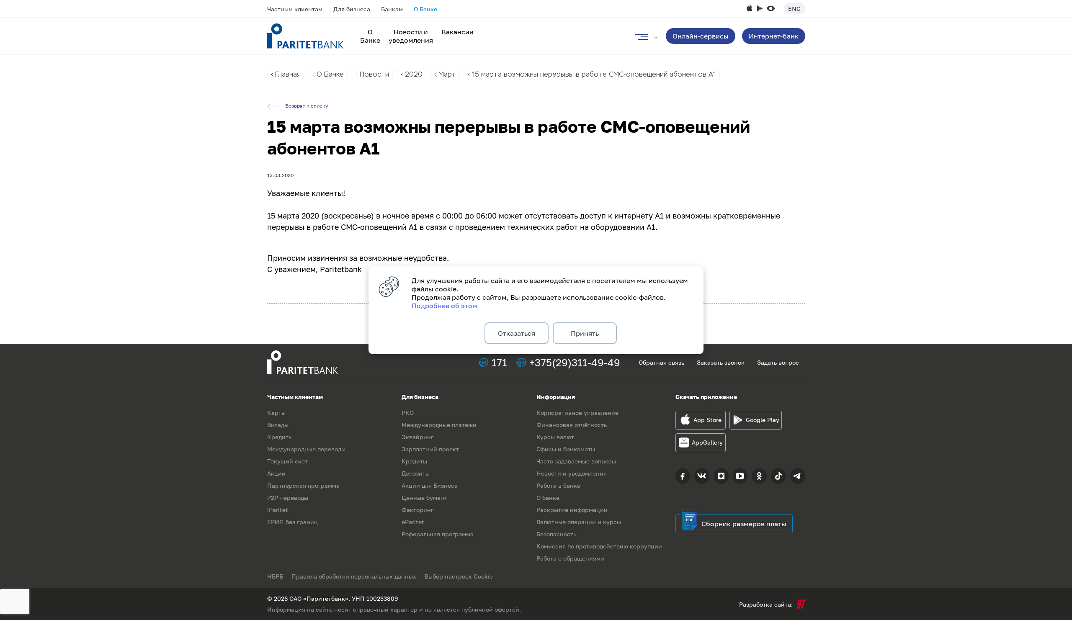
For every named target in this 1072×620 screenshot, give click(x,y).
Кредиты (280, 436)
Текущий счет (287, 461)
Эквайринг (417, 436)
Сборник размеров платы (743, 524)
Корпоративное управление (577, 412)
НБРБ (275, 576)
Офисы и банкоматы (565, 449)
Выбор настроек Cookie (459, 576)
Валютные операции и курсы (578, 521)
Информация (555, 396)
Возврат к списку (306, 106)
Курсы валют (555, 436)
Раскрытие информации (572, 509)
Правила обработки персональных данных (353, 576)
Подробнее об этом (444, 305)
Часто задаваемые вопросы (576, 461)
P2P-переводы (287, 497)
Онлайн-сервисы (701, 36)
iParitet (277, 509)
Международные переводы (306, 449)
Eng (794, 8)
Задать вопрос (778, 362)
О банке (547, 497)
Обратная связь (661, 362)
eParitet (413, 521)
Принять (585, 333)
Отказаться (516, 333)
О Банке (425, 9)
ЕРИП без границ (292, 521)
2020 (414, 74)
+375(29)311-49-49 (574, 362)
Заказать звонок (721, 362)
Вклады (278, 424)
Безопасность (556, 534)
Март (447, 74)
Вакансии (457, 32)
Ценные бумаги (424, 497)
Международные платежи (439, 424)
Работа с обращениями (570, 558)
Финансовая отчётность (571, 424)
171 (499, 362)
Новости (374, 74)
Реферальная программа (438, 534)
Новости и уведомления (411, 36)
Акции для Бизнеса (430, 485)
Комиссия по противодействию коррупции (599, 546)
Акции (276, 473)
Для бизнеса (351, 9)
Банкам (392, 9)
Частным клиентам (294, 9)
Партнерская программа (303, 485)
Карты (276, 412)
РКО (408, 412)
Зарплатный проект (430, 449)
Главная (288, 74)
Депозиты (416, 473)
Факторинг (417, 509)
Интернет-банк (774, 36)
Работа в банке (558, 485)
